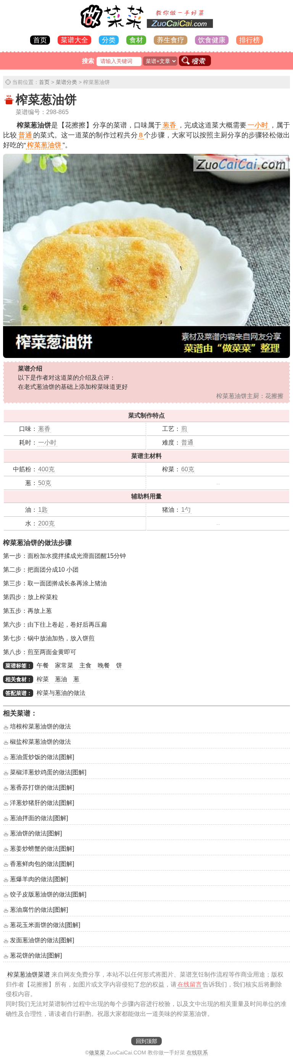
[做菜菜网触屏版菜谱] (146, 30)
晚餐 (104, 665)
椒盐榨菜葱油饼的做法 (40, 741)
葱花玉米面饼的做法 (45, 925)
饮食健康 (211, 40)
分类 (109, 40)
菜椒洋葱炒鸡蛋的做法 (48, 772)
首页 (40, 40)
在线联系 (197, 1052)
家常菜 (64, 665)
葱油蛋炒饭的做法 (42, 757)
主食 (85, 665)
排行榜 (249, 40)
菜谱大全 (74, 40)
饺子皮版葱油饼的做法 (48, 894)
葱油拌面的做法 (39, 818)
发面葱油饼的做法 (42, 940)
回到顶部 (146, 1041)
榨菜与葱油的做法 (61, 693)
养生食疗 (170, 40)
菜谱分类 (66, 82)
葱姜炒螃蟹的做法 (42, 848)
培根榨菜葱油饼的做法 (40, 726)
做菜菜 (97, 1052)
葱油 (61, 679)
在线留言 (189, 984)
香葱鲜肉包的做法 (42, 864)
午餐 (43, 665)
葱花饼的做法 (36, 955)
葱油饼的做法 (36, 833)
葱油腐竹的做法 (39, 909)
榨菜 (43, 679)
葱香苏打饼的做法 (42, 787)
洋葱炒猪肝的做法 (42, 802)
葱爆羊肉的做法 (39, 879)
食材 (136, 40)
